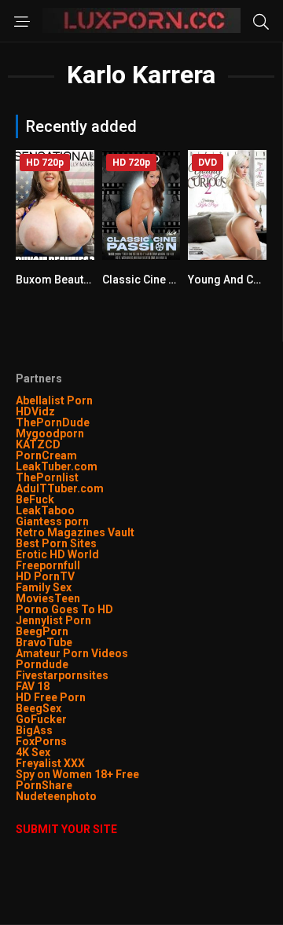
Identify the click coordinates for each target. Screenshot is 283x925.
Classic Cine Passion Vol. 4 (172, 279)
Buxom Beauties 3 (62, 279)
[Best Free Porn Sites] (98, 796)
